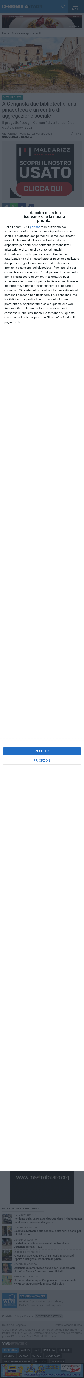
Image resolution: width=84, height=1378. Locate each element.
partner (35, 226)
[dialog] (42, 689)
